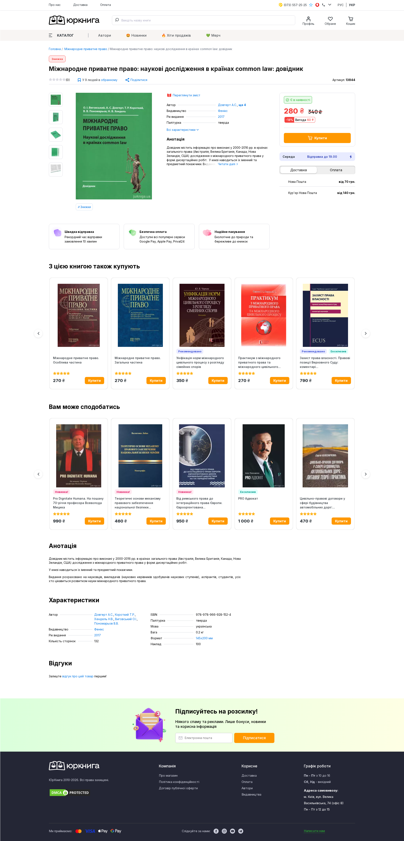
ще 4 (242, 105)
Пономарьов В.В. (106, 623)
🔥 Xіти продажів (176, 35)
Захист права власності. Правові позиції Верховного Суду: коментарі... (325, 362)
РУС (341, 5)
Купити (320, 138)
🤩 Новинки (136, 35)
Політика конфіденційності (179, 782)
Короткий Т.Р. (125, 614)
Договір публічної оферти (178, 788)
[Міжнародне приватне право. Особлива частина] (78, 315)
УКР (352, 5)
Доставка (80, 5)
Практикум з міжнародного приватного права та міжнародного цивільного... (259, 362)
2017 (221, 116)
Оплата (105, 5)
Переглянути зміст (186, 95)
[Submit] (116, 20)
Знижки (85, 207)
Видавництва (251, 794)
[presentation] (38, 333)
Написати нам (314, 831)
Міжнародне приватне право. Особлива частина (76, 360)
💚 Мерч (213, 35)
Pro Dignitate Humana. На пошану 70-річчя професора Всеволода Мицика (78, 503)
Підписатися (254, 738)
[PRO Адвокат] (263, 455)
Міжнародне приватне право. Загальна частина (138, 360)
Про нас (55, 5)
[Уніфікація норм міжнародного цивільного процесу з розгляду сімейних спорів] (201, 315)
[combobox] (203, 20)
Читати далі (227, 164)
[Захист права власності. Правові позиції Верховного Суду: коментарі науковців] (325, 315)
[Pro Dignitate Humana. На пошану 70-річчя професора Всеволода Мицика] (78, 455)
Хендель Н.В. (103, 619)
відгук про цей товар (77, 676)
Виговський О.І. (126, 619)
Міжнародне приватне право (85, 49)
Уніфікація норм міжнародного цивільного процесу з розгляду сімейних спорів (200, 362)
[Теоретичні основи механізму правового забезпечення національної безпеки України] (140, 455)
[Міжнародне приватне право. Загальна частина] (140, 315)
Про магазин (168, 775)
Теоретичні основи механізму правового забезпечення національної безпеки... (138, 503)
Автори (104, 35)
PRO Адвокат (248, 498)
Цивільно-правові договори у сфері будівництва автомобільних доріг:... (322, 503)
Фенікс (223, 111)
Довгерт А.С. (227, 105)
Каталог (65, 35)
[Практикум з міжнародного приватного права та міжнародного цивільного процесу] (263, 315)
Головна (55, 49)
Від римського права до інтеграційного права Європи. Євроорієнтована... (199, 503)
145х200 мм (204, 638)
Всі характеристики (181, 129)
